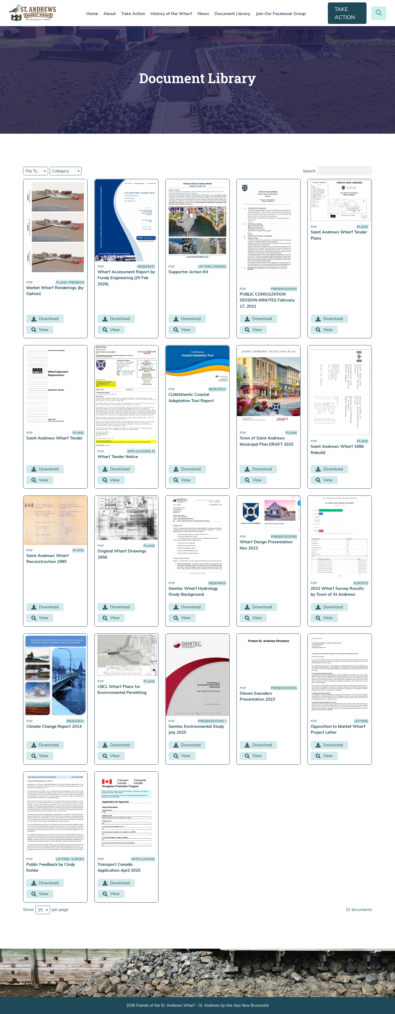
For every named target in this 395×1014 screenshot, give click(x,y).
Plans (61, 282)
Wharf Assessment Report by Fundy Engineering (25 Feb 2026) (126, 277)
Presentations (81, 282)
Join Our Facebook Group (281, 13)
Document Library (232, 13)
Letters (205, 266)
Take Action (133, 13)
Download (49, 318)
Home (92, 13)
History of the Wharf (171, 13)
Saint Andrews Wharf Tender (54, 438)
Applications (138, 451)
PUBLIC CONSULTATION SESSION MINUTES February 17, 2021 (267, 300)
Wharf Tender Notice (118, 456)
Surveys (361, 583)
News (203, 13)
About (109, 13)
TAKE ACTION (345, 13)
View (43, 329)
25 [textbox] (40, 909)
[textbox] (35, 171)
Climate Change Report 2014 (54, 726)
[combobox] (35, 171)
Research (146, 266)
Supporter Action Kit (188, 271)
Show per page (45, 909)
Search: (309, 170)
